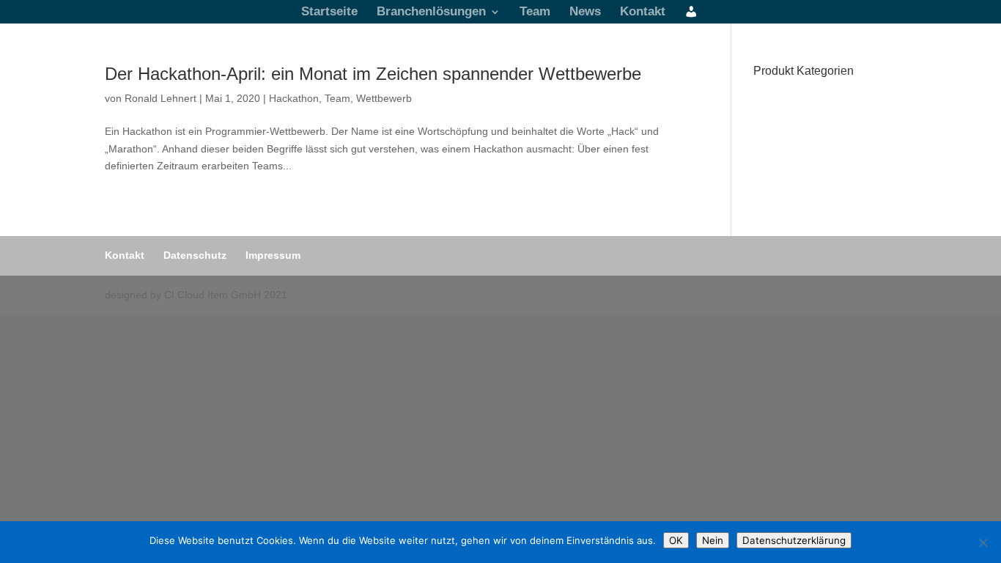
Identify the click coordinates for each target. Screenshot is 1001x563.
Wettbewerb (384, 98)
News (585, 12)
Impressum (272, 255)
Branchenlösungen (431, 12)
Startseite (329, 12)
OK (676, 540)
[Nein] (982, 542)
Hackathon (294, 98)
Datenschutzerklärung (794, 540)
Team (535, 12)
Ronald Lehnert (160, 98)
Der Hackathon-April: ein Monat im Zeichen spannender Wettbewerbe (373, 74)
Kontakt (642, 12)
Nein (712, 540)
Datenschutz (194, 255)
